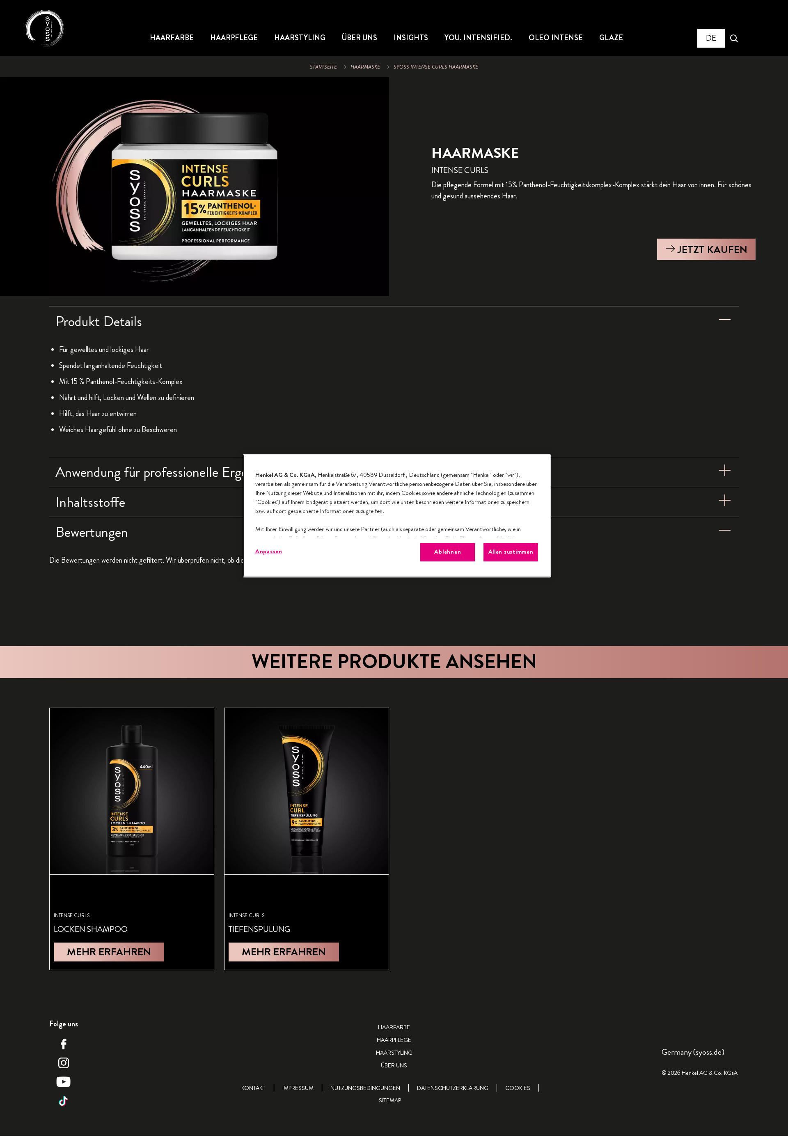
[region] (397, 515)
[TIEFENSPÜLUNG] (306, 839)
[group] (194, 186)
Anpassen (268, 551)
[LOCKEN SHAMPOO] (132, 839)
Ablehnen (447, 551)
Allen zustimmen (511, 551)
